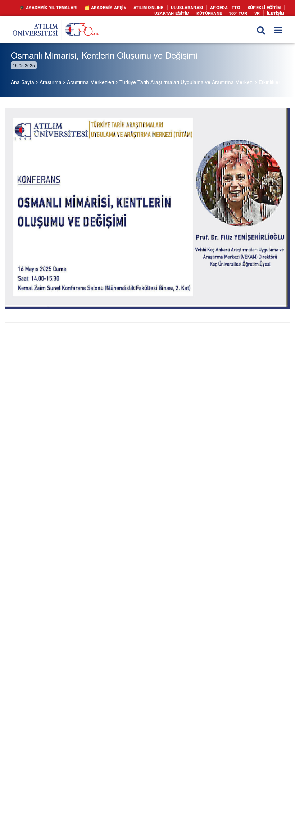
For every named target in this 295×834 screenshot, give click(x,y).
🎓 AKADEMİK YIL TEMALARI (67, 7)
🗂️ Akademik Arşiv (120, 7)
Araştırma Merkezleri (90, 82)
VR (258, 12)
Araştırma (51, 82)
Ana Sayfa (22, 82)
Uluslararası (194, 7)
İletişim (276, 12)
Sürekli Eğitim (265, 7)
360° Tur (240, 12)
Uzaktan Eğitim (179, 12)
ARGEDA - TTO (229, 7)
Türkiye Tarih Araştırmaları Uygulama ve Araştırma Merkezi (186, 82)
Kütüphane (213, 12)
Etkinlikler (269, 82)
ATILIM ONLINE (159, 7)
